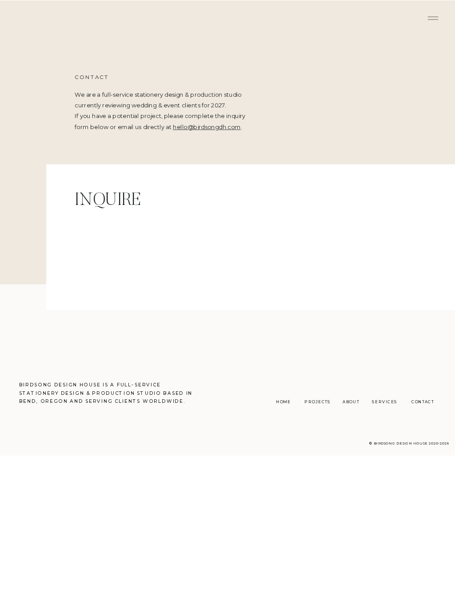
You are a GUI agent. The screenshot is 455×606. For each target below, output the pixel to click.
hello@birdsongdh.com (207, 126)
